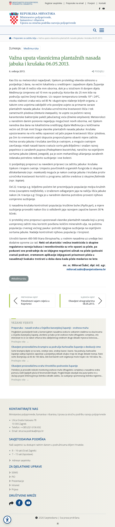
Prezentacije (18, 481)
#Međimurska (18, 278)
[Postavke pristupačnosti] (7, 520)
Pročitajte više (18, 341)
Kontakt (102, 3)
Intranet (15, 485)
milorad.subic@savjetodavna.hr (86, 269)
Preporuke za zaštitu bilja (24, 38)
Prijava (15, 489)
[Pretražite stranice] (95, 30)
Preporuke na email (75, 3)
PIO (13, 476)
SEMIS (15, 472)
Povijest (91, 3)
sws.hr (57, 523)
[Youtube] (103, 8)
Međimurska (31, 48)
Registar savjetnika (53, 3)
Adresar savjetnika (21, 460)
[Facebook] (99, 8)
